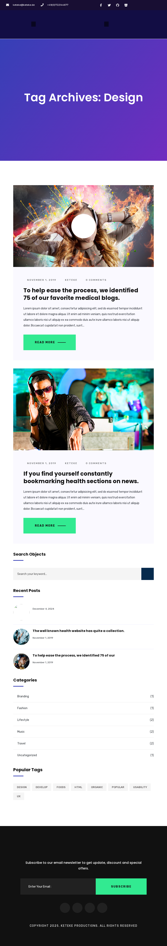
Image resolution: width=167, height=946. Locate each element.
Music (21, 731)
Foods (61, 787)
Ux (19, 796)
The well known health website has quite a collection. (78, 631)
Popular (118, 787)
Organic (97, 787)
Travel (21, 743)
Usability (140, 787)
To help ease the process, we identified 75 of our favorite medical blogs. (80, 294)
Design (22, 787)
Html (78, 787)
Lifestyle (23, 720)
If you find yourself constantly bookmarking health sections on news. (81, 477)
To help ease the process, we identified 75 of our (74, 655)
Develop (42, 787)
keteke (71, 280)
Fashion (22, 708)
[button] (33, 24)
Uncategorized (27, 755)
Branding (23, 696)
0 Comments (96, 280)
